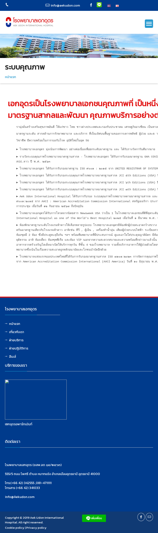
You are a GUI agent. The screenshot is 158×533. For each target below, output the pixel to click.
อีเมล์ (12, 356)
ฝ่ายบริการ (16, 340)
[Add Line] (99, 4)
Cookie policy (14, 527)
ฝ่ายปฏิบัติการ (18, 348)
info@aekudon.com (65, 5)
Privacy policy (36, 527)
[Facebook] (91, 5)
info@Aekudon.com (20, 496)
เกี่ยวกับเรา (16, 331)
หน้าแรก (10, 76)
